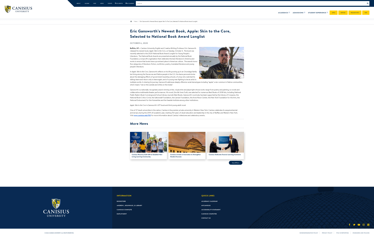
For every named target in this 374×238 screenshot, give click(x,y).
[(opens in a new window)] (349, 225)
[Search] (368, 3)
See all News (235, 163)
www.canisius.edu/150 (142, 115)
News (136, 21)
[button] (283, 12)
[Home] (19, 9)
